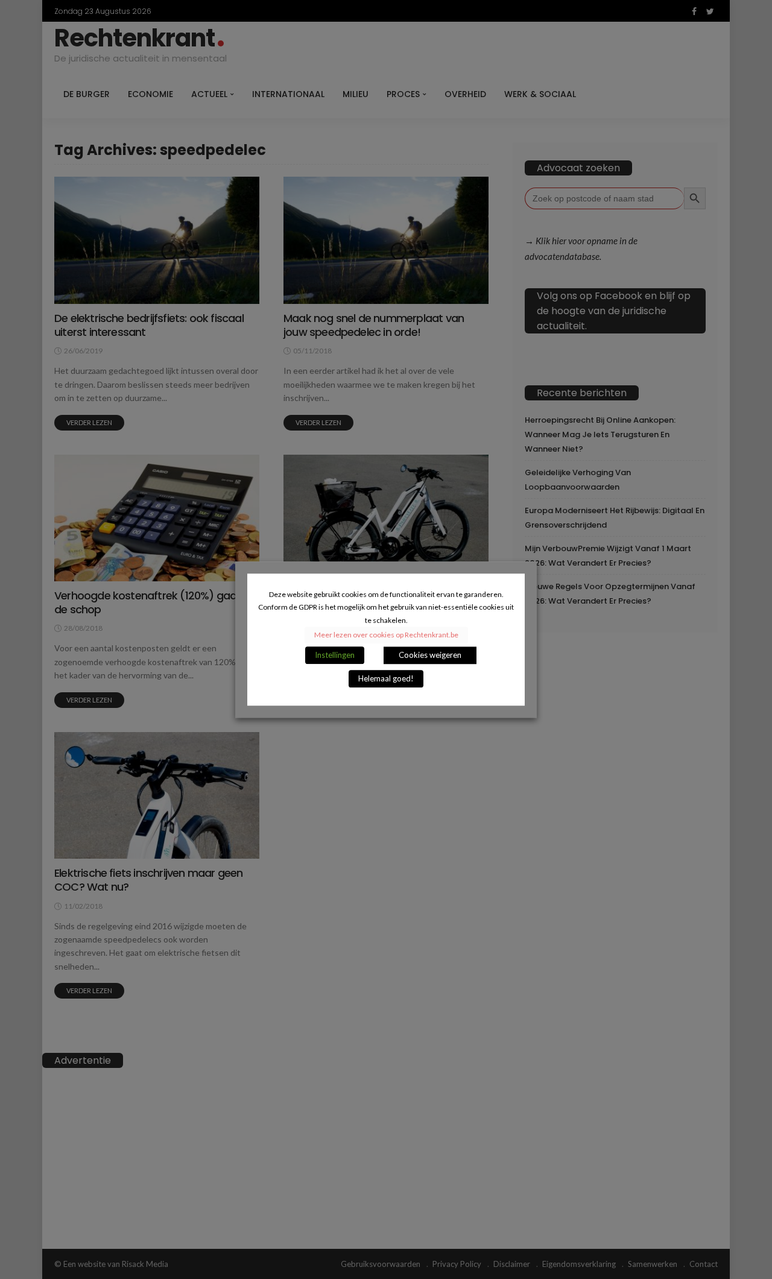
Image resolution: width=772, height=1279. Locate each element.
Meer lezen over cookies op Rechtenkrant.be (386, 634)
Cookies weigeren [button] (430, 655)
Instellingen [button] (335, 655)
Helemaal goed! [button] (386, 678)
